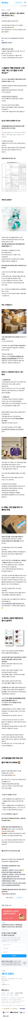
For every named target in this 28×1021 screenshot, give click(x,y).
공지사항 (3, 995)
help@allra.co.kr (5, 984)
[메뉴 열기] (25, 2)
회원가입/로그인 (18, 2)
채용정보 (16, 995)
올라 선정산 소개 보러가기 (9, 894)
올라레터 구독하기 (7, 42)
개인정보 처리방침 (19, 993)
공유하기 (20, 897)
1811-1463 (8, 974)
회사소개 (3, 993)
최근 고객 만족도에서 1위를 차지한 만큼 (11, 603)
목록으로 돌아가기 (9, 897)
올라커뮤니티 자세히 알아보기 (10, 850)
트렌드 (9, 10)
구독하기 (14, 956)
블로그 (25, 5)
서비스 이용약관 (10, 993)
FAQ (8, 995)
